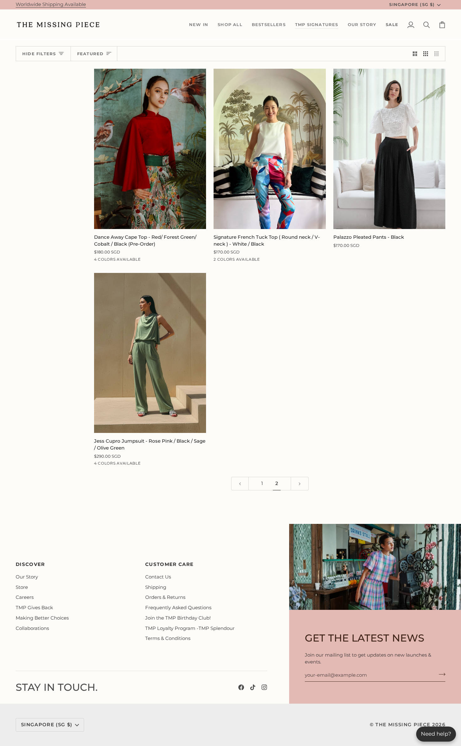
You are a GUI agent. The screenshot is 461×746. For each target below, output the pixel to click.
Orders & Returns (165, 597)
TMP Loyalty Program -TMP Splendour (190, 628)
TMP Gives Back (34, 607)
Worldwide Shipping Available (51, 4)
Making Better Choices (42, 618)
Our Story (27, 577)
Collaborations (32, 628)
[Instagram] (264, 687)
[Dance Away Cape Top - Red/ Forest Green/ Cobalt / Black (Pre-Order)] (150, 149)
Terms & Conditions (167, 638)
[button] (198, 24)
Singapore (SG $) (412, 4)
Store (22, 587)
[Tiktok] (252, 687)
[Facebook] (241, 687)
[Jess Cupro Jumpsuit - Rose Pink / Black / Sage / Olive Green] (150, 353)
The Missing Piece (402, 724)
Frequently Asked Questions (178, 607)
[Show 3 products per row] (425, 53)
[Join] (440, 674)
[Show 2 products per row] (415, 53)
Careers (25, 597)
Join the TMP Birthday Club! (178, 618)
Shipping (155, 587)
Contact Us (158, 577)
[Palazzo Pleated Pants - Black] (389, 149)
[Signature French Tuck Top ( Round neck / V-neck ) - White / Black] (270, 149)
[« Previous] (240, 483)
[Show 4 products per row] (438, 53)
